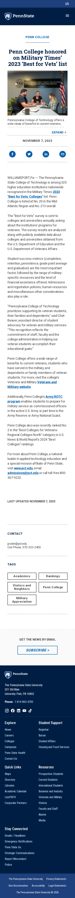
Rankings (53, 576)
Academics (21, 576)
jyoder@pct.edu (17, 543)
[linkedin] (46, 154)
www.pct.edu (23, 468)
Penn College (37, 37)
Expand (58, 132)
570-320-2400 (31, 547)
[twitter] (29, 154)
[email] (62, 154)
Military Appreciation (22, 599)
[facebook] (12, 154)
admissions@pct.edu (22, 473)
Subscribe (36, 650)
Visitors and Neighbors (22, 587)
